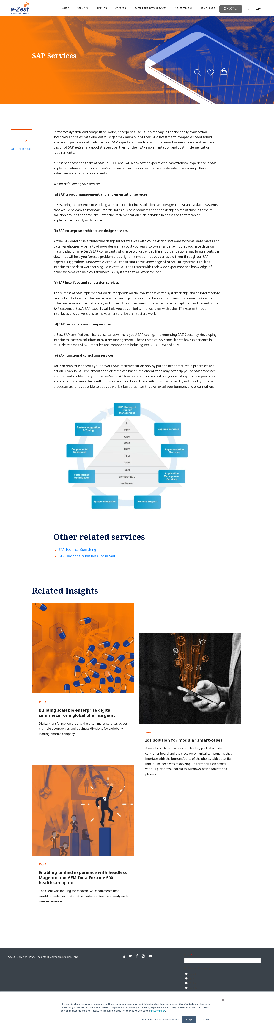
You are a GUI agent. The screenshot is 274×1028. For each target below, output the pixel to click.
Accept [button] (188, 1019)
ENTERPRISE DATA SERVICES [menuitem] (150, 8)
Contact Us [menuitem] (231, 8)
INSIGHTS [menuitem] (102, 8)
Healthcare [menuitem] (207, 8)
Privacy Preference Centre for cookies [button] (161, 1019)
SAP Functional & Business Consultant (87, 556)
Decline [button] (205, 1019)
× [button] (223, 998)
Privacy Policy (158, 1010)
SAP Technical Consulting (77, 549)
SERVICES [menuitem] (82, 8)
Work (32, 956)
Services (22, 956)
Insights (41, 956)
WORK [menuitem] (65, 8)
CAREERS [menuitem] (120, 8)
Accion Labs (70, 956)
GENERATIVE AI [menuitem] (183, 8)
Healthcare (55, 956)
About (11, 956)
